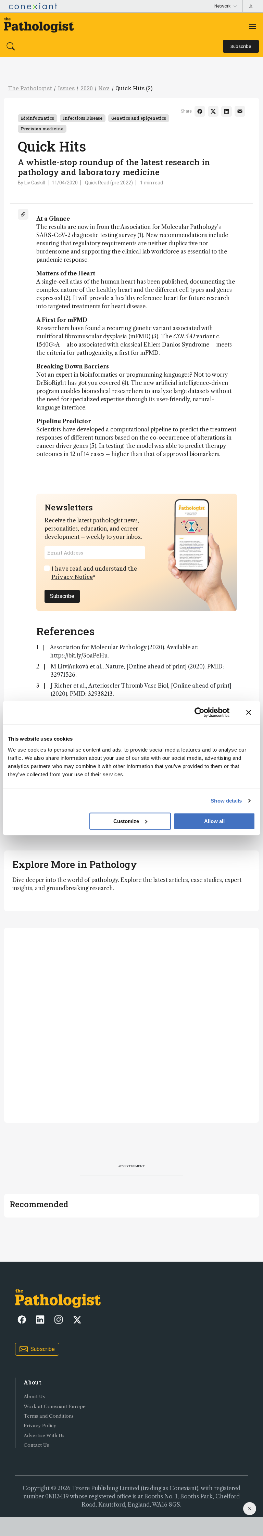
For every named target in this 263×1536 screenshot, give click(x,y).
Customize (126, 821)
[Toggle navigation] (252, 26)
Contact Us (36, 1445)
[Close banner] (248, 712)
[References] (23, 214)
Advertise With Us (44, 1436)
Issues (66, 88)
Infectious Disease (82, 118)
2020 (86, 88)
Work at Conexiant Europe (55, 1406)
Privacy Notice (72, 576)
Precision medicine (42, 128)
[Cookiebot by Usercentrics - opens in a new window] (199, 712)
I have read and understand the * (94, 572)
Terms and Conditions (49, 1416)
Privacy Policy (40, 1426)
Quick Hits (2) (133, 88)
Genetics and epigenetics (138, 118)
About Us (34, 1397)
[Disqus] (131, 1024)
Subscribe (62, 596)
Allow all (214, 821)
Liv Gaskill (34, 182)
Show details (226, 801)
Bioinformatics (37, 118)
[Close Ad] (249, 1508)
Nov (104, 88)
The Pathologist (30, 88)
